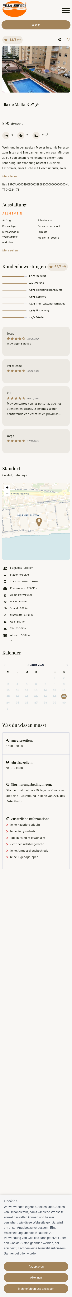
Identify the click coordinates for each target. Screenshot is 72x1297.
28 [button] (45, 702)
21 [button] (45, 696)
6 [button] (36, 684)
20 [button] (36, 696)
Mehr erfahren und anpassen (36, 1288)
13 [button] (35, 690)
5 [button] (27, 684)
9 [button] (64, 684)
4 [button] (17, 684)
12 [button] (26, 690)
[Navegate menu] (65, 11)
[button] (37, 521)
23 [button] (64, 696)
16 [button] (63, 690)
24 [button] (8, 702)
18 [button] (17, 696)
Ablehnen (36, 1277)
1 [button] (54, 677)
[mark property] (39, 522)
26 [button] (26, 702)
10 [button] (8, 690)
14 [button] (45, 690)
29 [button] (54, 702)
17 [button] (8, 696)
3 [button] (8, 684)
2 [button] (64, 677)
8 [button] (54, 684)
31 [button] (8, 708)
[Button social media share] (59, 40)
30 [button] (64, 702)
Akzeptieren (36, 1266)
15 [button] (54, 690)
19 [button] (26, 696)
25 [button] (17, 702)
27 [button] (36, 702)
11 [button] (17, 690)
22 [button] (54, 696)
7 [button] (45, 684)
